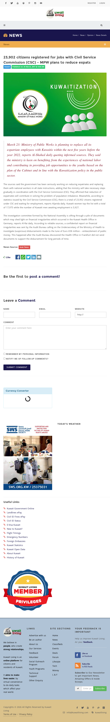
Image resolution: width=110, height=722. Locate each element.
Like (8, 257)
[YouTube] (18, 3)
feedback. (88, 642)
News (82, 35)
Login (102, 3)
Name (6, 309)
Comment (8, 322)
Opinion (90, 35)
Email (42, 309)
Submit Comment (17, 367)
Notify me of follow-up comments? (26, 358)
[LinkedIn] (33, 257)
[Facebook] (6, 3)
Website (80, 309)
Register (92, 3)
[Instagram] (36, 3)
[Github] (24, 3)
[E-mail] (39, 257)
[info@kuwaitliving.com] (41, 3)
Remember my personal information (27, 354)
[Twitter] (12, 3)
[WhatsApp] (23, 257)
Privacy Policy (25, 714)
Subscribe (100, 688)
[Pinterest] (30, 3)
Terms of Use (9, 714)
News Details (101, 35)
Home (75, 35)
